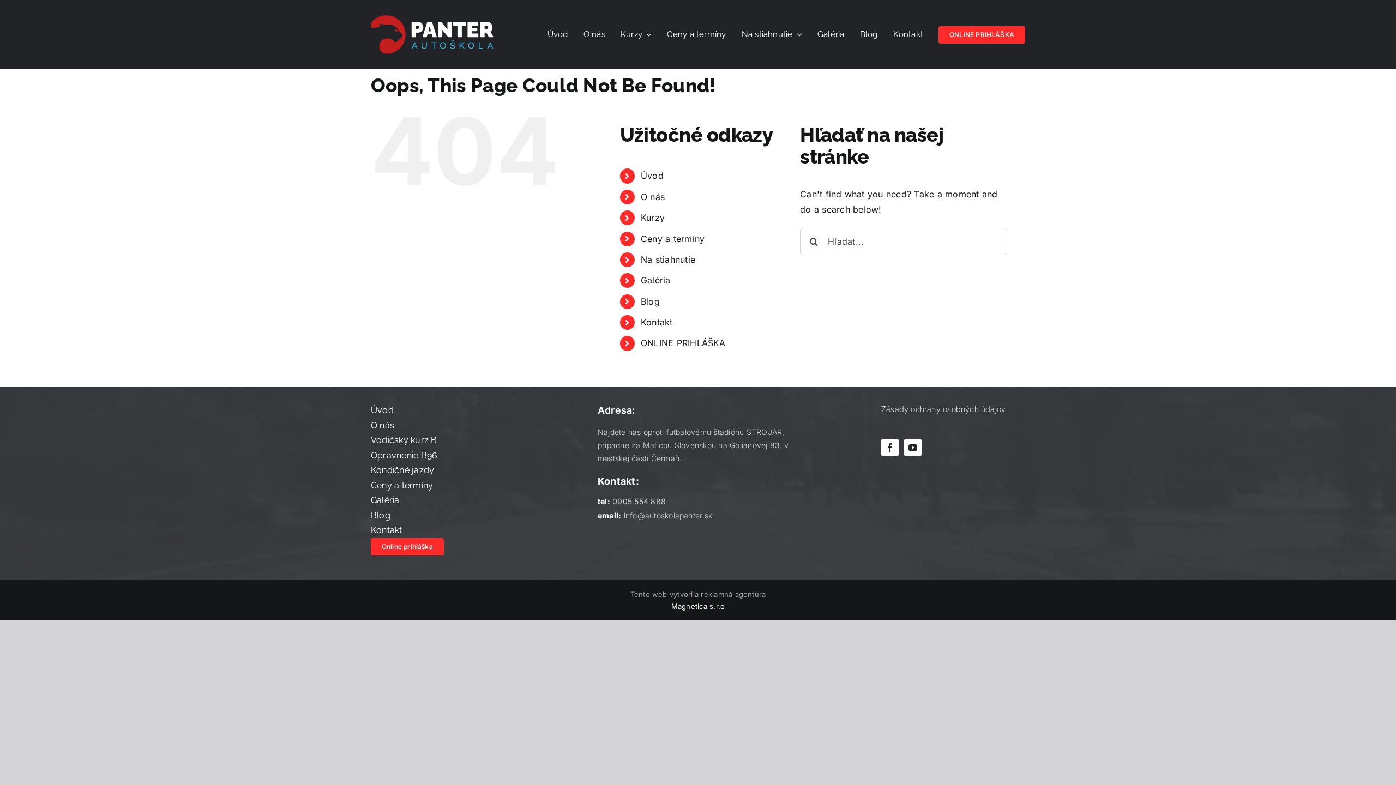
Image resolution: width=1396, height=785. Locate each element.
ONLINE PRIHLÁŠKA (683, 342)
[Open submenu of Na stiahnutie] (798, 35)
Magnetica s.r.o (698, 606)
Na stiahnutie (668, 259)
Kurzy (653, 217)
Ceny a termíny (673, 238)
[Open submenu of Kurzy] (647, 35)
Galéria (656, 280)
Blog (650, 301)
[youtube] (913, 447)
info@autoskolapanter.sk (668, 515)
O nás (653, 196)
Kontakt (657, 322)
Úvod (652, 175)
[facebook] (890, 447)
